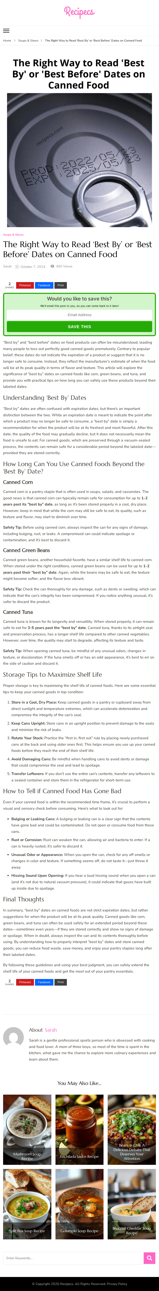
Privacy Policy (117, 1284)
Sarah (7, 266)
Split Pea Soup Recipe (27, 1231)
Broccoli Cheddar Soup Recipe (132, 1230)
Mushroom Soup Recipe (27, 1156)
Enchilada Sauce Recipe (79, 1156)
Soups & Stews (13, 234)
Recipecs (66, 1284)
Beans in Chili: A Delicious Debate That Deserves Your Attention (131, 1152)
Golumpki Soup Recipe (79, 1231)
